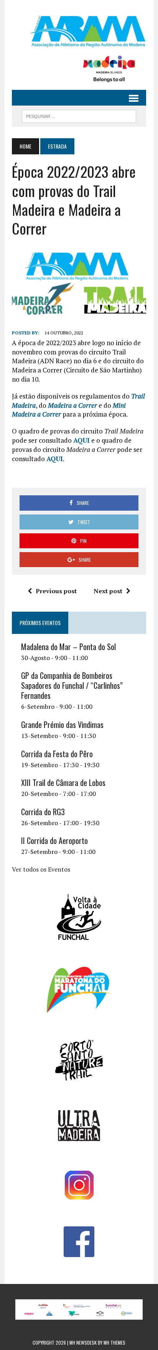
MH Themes (114, 1342)
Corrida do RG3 (43, 811)
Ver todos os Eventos (41, 869)
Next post (108, 591)
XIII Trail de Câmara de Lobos (63, 782)
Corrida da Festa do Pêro (57, 753)
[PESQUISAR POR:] (79, 115)
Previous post (56, 591)
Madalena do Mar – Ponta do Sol (68, 646)
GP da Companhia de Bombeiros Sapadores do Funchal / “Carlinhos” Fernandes (72, 685)
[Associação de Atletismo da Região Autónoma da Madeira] (79, 31)
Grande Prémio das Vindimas (62, 724)
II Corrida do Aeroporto (54, 840)
